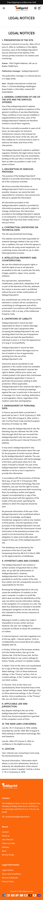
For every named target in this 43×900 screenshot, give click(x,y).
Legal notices (7, 870)
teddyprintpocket (27, 891)
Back (4, 851)
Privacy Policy (8, 881)
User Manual (7, 839)
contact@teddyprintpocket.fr (16, 816)
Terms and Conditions (11, 874)
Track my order (8, 843)
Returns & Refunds (10, 877)
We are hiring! (8, 854)
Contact (5, 832)
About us (5, 835)
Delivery (5, 847)
